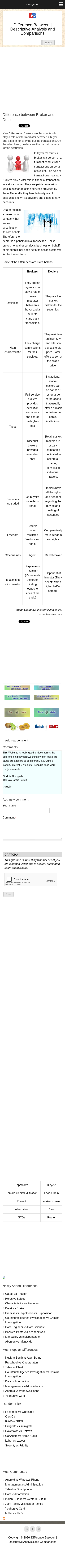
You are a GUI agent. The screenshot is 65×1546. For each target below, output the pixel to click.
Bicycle (51, 1185)
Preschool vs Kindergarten (21, 1362)
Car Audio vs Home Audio (21, 1435)
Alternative (21, 1209)
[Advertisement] (32, 79)
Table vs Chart (14, 1367)
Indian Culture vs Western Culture (26, 1499)
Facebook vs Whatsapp (19, 1411)
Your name (9, 805)
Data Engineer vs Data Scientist (24, 1327)
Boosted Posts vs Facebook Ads (25, 1332)
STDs (21, 1217)
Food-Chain (51, 1193)
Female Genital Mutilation (21, 1193)
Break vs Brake (14, 1308)
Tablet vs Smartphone (18, 1489)
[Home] (32, 18)
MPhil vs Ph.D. (14, 1513)
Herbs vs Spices (15, 1298)
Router (51, 1217)
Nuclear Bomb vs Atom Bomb (23, 1357)
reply (8, 786)
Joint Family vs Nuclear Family (24, 1503)
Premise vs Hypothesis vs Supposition (28, 1313)
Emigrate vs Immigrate (19, 1426)
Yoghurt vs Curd (15, 1395)
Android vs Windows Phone (22, 1390)
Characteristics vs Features (22, 1303)
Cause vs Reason (16, 1293)
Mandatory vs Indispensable (22, 1336)
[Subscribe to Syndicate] (4, 1519)
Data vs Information (17, 1381)
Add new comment (16, 740)
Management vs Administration (24, 1386)
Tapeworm (21, 1185)
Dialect (21, 1201)
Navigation (32, 4)
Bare (51, 1209)
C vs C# (10, 1416)
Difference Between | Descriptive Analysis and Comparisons (32, 29)
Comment (9, 817)
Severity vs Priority (16, 1445)
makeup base (51, 1201)
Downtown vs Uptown (18, 1431)
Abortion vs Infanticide (18, 1341)
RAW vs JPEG (14, 1421)
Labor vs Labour (15, 1440)
